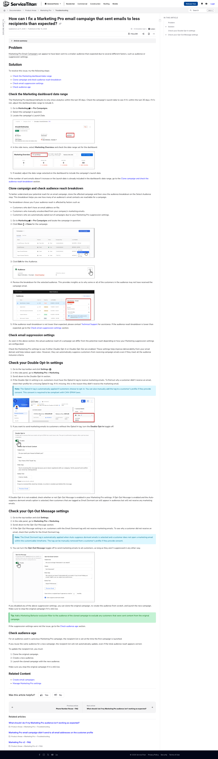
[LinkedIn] (57, 755)
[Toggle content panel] (159, 19)
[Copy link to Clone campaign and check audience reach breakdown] (87, 189)
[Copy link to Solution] (26, 65)
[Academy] (206, 4)
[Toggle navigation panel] (4, 21)
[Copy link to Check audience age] (40, 633)
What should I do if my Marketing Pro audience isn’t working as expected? (44, 723)
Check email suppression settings (28, 83)
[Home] (20, 4)
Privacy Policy (153, 755)
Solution (171, 27)
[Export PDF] (149, 34)
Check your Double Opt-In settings (181, 31)
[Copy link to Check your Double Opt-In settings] (67, 363)
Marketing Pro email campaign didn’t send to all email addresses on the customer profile (51, 732)
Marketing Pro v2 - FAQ (20, 742)
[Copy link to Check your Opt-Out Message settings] (73, 511)
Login (213, 4)
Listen (153, 29)
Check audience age (22, 87)
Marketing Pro (45, 10)
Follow (134, 34)
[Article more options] (154, 34)
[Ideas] (202, 4)
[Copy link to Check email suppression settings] (59, 335)
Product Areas (30, 10)
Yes (46, 695)
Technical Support (89, 324)
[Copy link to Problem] (26, 48)
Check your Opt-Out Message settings (183, 35)
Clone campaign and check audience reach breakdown (37, 79)
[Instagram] (44, 755)
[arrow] (166, 26)
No (60, 695)
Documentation (15, 10)
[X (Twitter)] (48, 755)
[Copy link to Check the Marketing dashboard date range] (72, 94)
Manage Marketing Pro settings (27, 683)
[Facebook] (39, 755)
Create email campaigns (24, 679)
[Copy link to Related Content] (35, 674)
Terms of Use (174, 755)
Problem (171, 23)
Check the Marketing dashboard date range (32, 76)
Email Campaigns (30, 53)
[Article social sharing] (143, 34)
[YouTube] (52, 755)
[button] (201, 10)
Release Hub (191, 4)
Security (164, 755)
